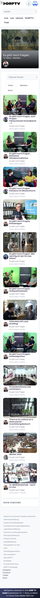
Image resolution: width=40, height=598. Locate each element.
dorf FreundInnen (10, 554)
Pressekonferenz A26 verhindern (20, 388)
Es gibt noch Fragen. (17, 126)
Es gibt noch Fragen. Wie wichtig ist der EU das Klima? (22, 256)
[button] (29, 3)
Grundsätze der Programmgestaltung (16, 526)
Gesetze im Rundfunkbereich (13, 523)
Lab (12, 18)
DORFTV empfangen (11, 567)
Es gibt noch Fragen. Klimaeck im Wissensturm (22, 189)
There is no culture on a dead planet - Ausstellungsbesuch (21, 421)
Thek (6, 22)
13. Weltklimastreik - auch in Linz (22, 486)
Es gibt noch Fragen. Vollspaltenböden (19, 290)
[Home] (13, 3)
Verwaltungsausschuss (12, 551)
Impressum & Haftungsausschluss (15, 532)
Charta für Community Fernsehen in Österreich (20, 516)
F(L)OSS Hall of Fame (11, 564)
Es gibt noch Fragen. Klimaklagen (19, 222)
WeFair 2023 (15, 454)
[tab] (10, 85)
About (10, 90)
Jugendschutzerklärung (12, 529)
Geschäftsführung (10, 542)
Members (23, 85)
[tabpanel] (20, 295)
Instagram (7, 570)
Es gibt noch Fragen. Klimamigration (19, 355)
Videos (10, 85)
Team (5, 548)
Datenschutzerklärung (11, 520)
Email (5, 578)
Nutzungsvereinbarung (11, 535)
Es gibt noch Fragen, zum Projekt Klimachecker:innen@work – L (22, 119)
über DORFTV (8, 558)
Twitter (5, 575)
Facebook (6, 573)
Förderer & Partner (10, 539)
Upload (19, 18)
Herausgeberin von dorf (12, 545)
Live (6, 18)
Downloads (7, 561)
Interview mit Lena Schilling (18, 322)
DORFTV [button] (29, 18)
